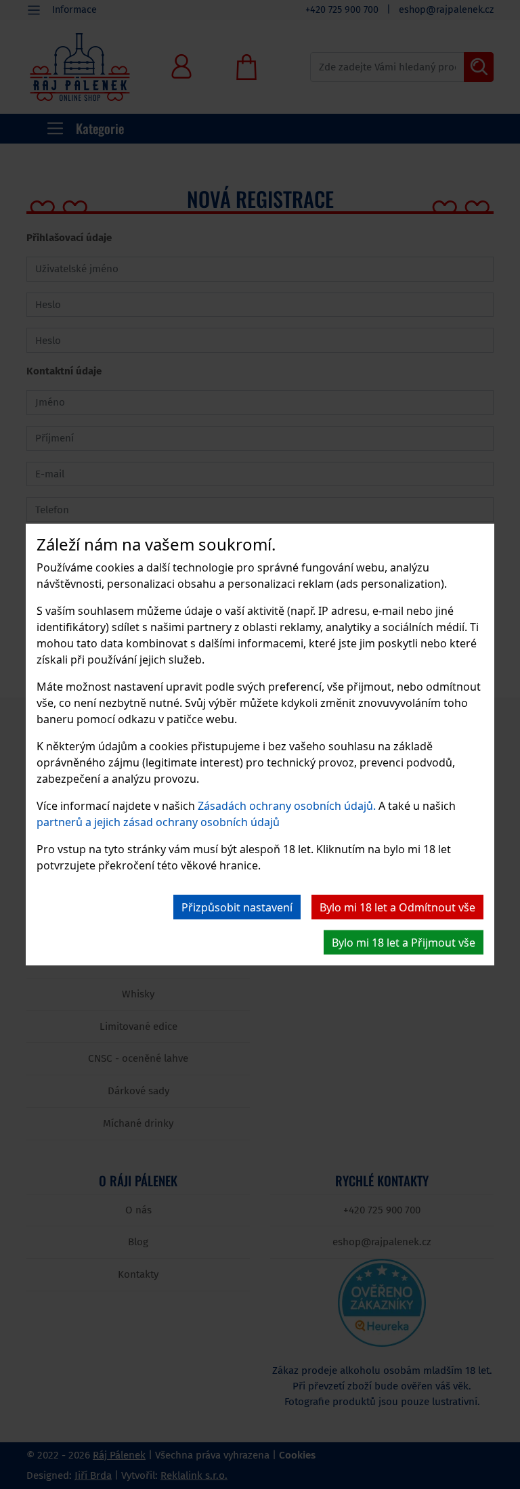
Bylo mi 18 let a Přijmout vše (403, 942)
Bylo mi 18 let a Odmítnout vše (397, 907)
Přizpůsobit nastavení (236, 907)
